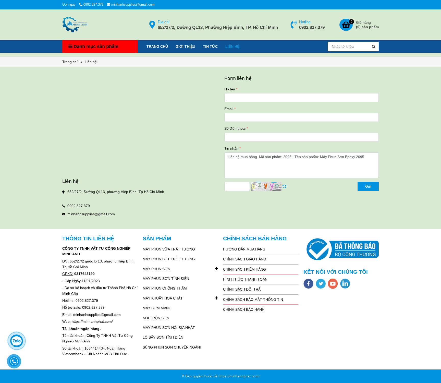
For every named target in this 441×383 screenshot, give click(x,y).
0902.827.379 (93, 4)
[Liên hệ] (75, 25)
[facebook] (308, 284)
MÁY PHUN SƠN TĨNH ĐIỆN (166, 279)
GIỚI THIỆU (185, 46)
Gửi (368, 186)
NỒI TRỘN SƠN (156, 318)
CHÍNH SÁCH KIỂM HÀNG (244, 269)
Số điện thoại (235, 128)
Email (228, 109)
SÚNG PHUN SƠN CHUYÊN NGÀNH (172, 347)
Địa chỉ (163, 22)
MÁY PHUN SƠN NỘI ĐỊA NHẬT (169, 328)
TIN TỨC (210, 46)
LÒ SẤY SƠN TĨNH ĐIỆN (163, 337)
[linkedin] (345, 284)
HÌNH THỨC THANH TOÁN (245, 279)
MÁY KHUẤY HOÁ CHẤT (163, 298)
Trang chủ (70, 62)
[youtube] (333, 284)
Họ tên (229, 89)
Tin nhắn (231, 148)
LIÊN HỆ (232, 46)
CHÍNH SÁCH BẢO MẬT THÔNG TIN (253, 299)
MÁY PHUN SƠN (156, 269)
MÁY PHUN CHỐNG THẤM (165, 288)
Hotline (305, 22)
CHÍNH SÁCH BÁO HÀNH (243, 309)
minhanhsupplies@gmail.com (133, 4)
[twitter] (321, 284)
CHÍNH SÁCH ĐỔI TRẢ (242, 289)
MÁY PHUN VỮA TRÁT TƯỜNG (169, 249)
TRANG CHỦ (157, 46)
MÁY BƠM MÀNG (157, 308)
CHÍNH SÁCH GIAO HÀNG (244, 259)
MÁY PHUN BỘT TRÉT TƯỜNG (169, 259)
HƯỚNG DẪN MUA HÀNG (244, 249)
